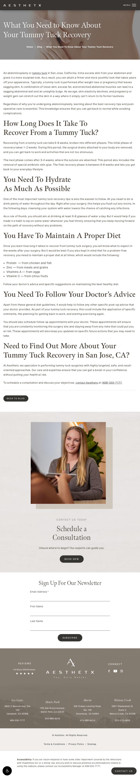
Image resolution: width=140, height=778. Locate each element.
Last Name (36, 621)
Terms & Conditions (54, 744)
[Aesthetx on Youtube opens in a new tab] (115, 671)
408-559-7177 (92, 766)
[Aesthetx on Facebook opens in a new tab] (109, 671)
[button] (7, 770)
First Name (36, 606)
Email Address (39, 591)
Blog (39, 47)
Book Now (72, 559)
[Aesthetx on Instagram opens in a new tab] (121, 671)
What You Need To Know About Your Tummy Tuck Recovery (79, 47)
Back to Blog (16, 398)
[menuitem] (109, 671)
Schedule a (72, 530)
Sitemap (91, 744)
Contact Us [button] (124, 771)
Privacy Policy (76, 744)
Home (30, 47)
